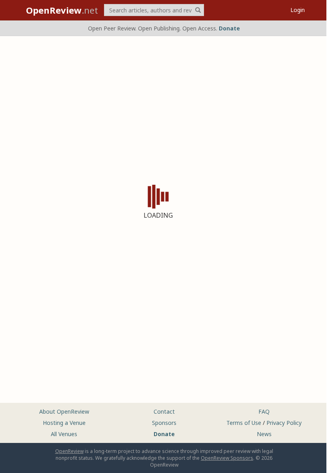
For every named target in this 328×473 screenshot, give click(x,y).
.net (62, 10)
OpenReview (69, 451)
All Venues (64, 434)
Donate (229, 28)
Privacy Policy (284, 423)
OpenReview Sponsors (227, 458)
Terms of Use (243, 423)
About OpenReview (64, 411)
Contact (164, 411)
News (264, 434)
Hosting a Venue (64, 423)
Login (297, 10)
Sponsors (164, 423)
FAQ (264, 411)
